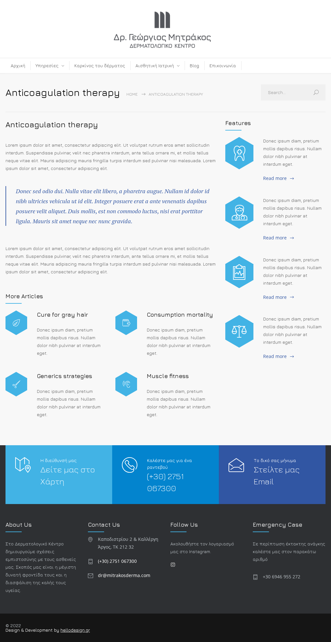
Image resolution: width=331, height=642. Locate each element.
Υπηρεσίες (47, 65)
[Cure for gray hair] (16, 323)
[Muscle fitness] (126, 384)
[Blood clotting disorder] (239, 153)
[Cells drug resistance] (239, 213)
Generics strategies (64, 376)
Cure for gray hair (62, 314)
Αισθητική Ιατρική (154, 65)
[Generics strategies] (16, 384)
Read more (275, 178)
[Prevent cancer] (239, 331)
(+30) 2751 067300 (117, 561)
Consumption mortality (180, 314)
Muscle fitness (168, 376)
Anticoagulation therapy (51, 124)
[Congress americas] (239, 272)
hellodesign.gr (75, 630)
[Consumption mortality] (126, 323)
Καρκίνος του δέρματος (99, 65)
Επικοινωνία (222, 65)
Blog (194, 65)
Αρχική (18, 65)
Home (132, 94)
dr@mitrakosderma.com (124, 575)
